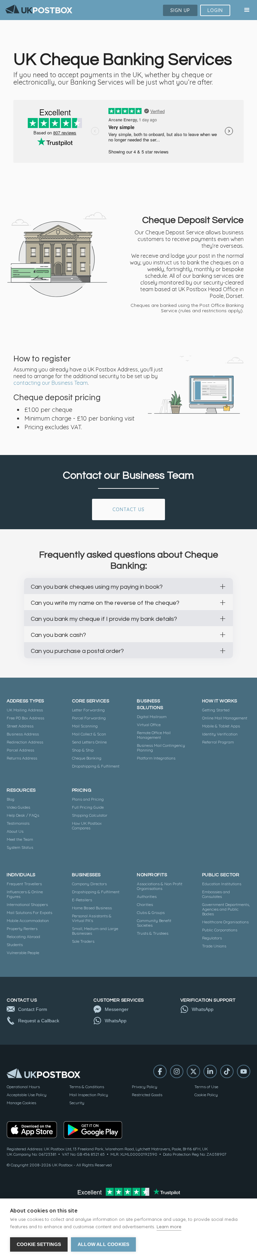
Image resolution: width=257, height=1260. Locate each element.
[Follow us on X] (193, 1071)
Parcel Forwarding (89, 717)
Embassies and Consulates (216, 894)
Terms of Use (206, 1086)
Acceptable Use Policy (27, 1094)
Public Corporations (219, 929)
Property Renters (22, 928)
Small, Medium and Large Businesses (95, 931)
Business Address (23, 733)
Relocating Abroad (23, 936)
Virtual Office (149, 724)
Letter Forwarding (88, 709)
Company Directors (89, 883)
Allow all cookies (103, 1244)
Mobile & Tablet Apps (221, 725)
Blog (10, 799)
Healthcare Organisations (225, 921)
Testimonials (18, 823)
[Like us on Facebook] (160, 1071)
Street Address (20, 725)
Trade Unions (214, 945)
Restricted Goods (147, 1094)
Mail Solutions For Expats (29, 912)
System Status (20, 847)
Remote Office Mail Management (154, 735)
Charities (145, 904)
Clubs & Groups (151, 912)
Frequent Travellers (24, 883)
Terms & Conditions (86, 1086)
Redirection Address (25, 741)
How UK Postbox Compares (87, 825)
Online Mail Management (224, 717)
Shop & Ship (83, 750)
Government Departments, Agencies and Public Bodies (226, 909)
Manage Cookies (21, 1102)
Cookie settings (39, 1244)
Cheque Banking (86, 758)
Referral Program (218, 741)
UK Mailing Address (25, 709)
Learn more (169, 1226)
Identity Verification (220, 733)
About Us (15, 831)
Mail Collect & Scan (89, 733)
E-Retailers (82, 899)
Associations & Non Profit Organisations (159, 886)
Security (76, 1102)
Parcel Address (20, 750)
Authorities (147, 896)
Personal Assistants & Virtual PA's (91, 918)
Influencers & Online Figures (25, 894)
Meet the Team (20, 839)
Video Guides (18, 807)
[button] (247, 10)
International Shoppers (27, 904)
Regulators (212, 937)
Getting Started (216, 709)
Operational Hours (23, 1086)
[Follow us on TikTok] (227, 1071)
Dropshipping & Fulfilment (95, 766)
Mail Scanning (85, 725)
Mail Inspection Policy (88, 1094)
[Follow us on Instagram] (176, 1071)
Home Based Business (92, 907)
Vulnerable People (23, 952)
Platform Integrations (156, 758)
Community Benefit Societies (154, 923)
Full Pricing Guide (88, 807)
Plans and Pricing (88, 799)
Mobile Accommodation (28, 920)
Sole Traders (83, 941)
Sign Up (180, 10)
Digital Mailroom (152, 716)
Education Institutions (221, 883)
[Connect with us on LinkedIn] (210, 1071)
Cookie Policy (206, 1094)
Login (215, 10)
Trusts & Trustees (152, 933)
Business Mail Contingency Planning (161, 748)
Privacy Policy (144, 1086)
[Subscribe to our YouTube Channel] (243, 1071)
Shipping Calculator (89, 815)
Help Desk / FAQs (23, 815)
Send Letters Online (89, 741)
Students (15, 944)
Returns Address (22, 758)
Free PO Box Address (25, 717)
